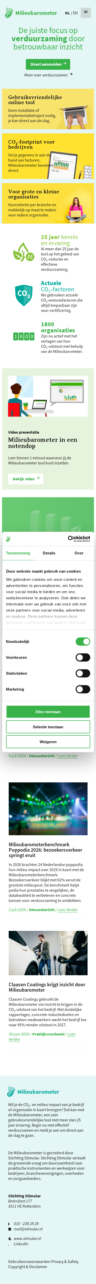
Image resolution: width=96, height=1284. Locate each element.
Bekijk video (24, 478)
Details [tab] (49, 553)
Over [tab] (78, 553)
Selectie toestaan (48, 726)
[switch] (83, 657)
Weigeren (48, 742)
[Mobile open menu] (86, 13)
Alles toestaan (48, 712)
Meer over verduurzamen (46, 74)
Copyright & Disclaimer (27, 1266)
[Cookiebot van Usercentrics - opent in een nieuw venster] (68, 538)
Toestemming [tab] (18, 553)
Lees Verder (68, 755)
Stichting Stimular (56, 1157)
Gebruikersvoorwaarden (29, 1261)
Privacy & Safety (64, 1261)
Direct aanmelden (46, 64)
